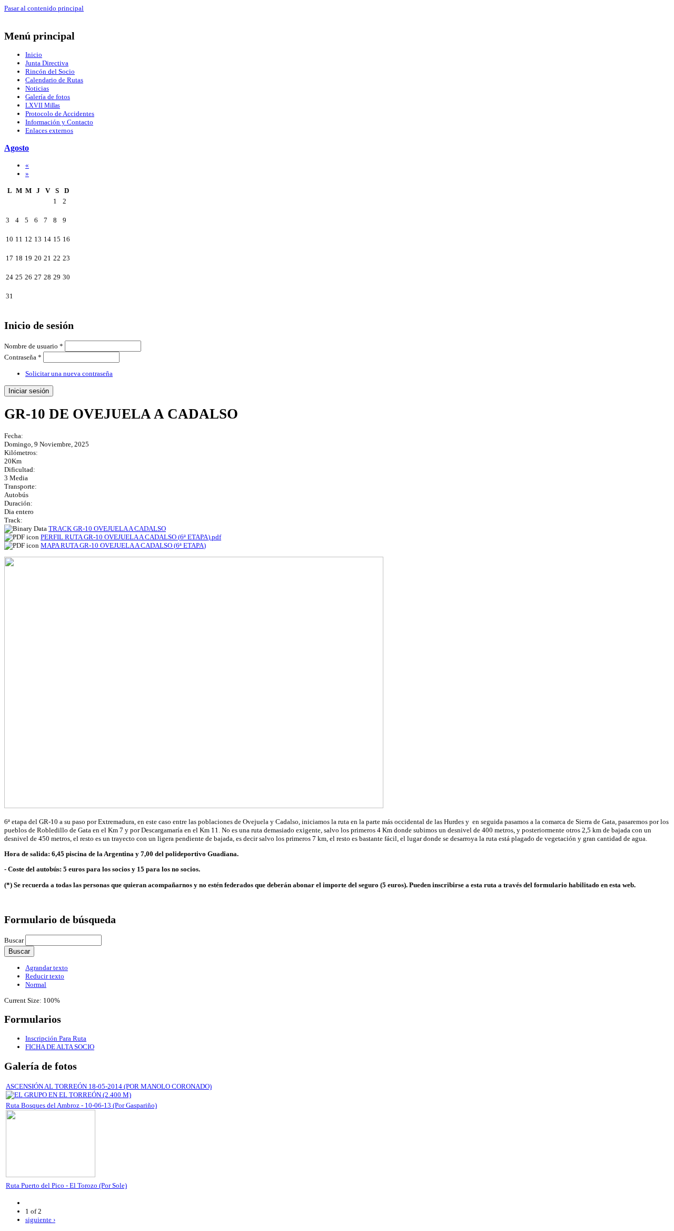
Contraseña (23, 357)
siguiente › (40, 1220)
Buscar (14, 940)
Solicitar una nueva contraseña (69, 373)
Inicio (33, 55)
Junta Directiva (46, 63)
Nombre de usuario (33, 346)
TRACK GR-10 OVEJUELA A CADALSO (107, 528)
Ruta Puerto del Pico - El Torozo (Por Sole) (66, 1185)
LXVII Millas (42, 105)
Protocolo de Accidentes (59, 114)
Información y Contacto (59, 122)
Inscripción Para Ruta (55, 1038)
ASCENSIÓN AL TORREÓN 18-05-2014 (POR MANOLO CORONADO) (109, 1086)
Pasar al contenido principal (44, 8)
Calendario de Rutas (54, 80)
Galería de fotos (47, 97)
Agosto (16, 147)
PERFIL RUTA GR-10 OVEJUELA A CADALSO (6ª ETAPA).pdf (131, 537)
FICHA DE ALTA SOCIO (59, 1047)
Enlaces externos (49, 130)
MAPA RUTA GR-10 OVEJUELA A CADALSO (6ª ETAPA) (123, 545)
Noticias (37, 88)
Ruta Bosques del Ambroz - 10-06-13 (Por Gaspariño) (81, 1105)
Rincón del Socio (50, 71)
